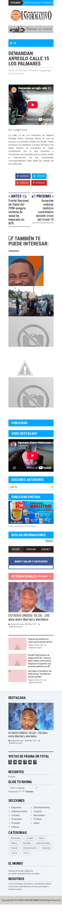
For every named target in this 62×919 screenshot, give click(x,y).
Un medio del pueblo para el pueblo (24, 873)
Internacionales (19, 811)
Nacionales (39, 815)
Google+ (24, 183)
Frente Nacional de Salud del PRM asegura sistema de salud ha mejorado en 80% (18, 212)
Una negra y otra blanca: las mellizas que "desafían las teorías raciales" (40, 674)
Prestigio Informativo (31, 900)
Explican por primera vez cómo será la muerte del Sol (40, 640)
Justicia (37, 811)
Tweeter (40, 176)
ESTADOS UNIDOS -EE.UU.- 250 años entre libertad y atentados (29, 617)
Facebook (24, 176)
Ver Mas (42, 576)
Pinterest (40, 183)
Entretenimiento (41, 807)
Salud (36, 823)
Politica (37, 819)
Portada (15, 823)
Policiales (16, 819)
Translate (29, 791)
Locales (15, 815)
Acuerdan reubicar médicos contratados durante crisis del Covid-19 (45, 210)
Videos (15, 827)
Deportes (16, 807)
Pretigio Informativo (16, 871)
